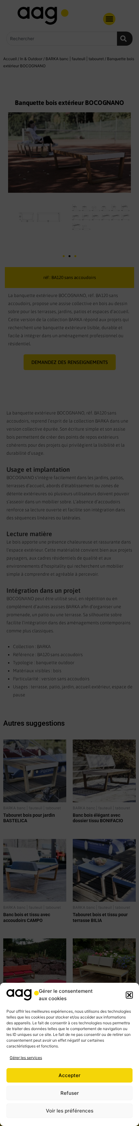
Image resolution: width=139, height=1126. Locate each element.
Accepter (69, 1075)
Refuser (69, 1093)
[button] (129, 995)
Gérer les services (26, 1057)
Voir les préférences (69, 1111)
